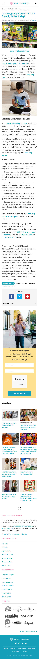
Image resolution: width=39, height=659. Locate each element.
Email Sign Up (22, 648)
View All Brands (6, 597)
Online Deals (10, 9)
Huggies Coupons (7, 582)
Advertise (24, 534)
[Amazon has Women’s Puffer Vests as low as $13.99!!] (10, 486)
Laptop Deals (6, 551)
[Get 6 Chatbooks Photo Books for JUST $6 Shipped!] (10, 415)
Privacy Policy (16, 651)
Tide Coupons (6, 578)
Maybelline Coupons (8, 575)
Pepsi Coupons (6, 593)
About (6, 648)
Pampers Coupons (7, 586)
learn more (34, 20)
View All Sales (6, 565)
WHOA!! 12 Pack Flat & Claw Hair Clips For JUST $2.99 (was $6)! (9, 474)
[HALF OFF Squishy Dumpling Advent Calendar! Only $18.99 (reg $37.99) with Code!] (28, 486)
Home (3, 9)
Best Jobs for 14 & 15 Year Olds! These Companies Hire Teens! (28, 427)
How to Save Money (26, 422)
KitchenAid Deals (7, 558)
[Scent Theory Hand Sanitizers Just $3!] (28, 464)
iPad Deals (5, 544)
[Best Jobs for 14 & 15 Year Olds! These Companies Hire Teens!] (28, 415)
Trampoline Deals (7, 562)
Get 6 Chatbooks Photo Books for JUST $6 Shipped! (9, 425)
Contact (12, 648)
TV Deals (4, 547)
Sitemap (25, 651)
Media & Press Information (28, 632)
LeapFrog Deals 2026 (21, 283)
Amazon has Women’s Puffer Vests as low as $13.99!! (9, 496)
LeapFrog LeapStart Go (19, 51)
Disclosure (31, 648)
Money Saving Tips (7, 528)
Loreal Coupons (7, 589)
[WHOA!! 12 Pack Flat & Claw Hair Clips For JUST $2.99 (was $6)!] (10, 464)
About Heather (6, 534)
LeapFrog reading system (16, 123)
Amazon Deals (26, 234)
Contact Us (16, 534)
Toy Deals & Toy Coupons (9, 286)
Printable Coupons (27, 526)
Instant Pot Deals (7, 554)
